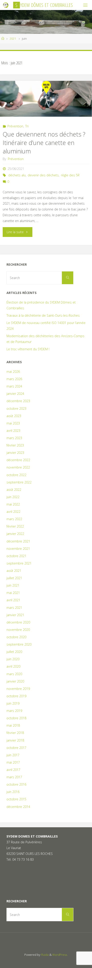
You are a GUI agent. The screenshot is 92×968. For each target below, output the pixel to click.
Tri (27, 126)
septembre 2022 (18, 482)
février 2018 (15, 733)
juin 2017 (12, 755)
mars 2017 (14, 777)
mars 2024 (14, 386)
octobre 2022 (16, 475)
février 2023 (15, 445)
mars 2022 (14, 519)
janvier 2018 (15, 740)
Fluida (44, 955)
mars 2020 (14, 674)
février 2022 (15, 526)
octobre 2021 (16, 556)
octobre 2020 (16, 637)
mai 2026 (13, 371)
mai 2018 (13, 725)
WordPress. (60, 955)
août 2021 (13, 571)
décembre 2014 (18, 807)
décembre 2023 (18, 401)
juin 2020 (12, 659)
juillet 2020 (14, 652)
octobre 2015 (16, 799)
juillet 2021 (14, 578)
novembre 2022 (18, 467)
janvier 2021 (15, 615)
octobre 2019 (16, 696)
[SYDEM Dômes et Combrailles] (6, 5)
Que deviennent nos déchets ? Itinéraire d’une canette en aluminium (44, 142)
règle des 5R (70, 175)
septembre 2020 (18, 644)
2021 (13, 39)
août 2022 (13, 489)
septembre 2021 (18, 563)
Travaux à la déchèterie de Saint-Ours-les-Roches (43, 315)
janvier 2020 (15, 681)
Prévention (15, 126)
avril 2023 (13, 430)
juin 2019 (12, 703)
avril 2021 (13, 600)
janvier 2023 (15, 452)
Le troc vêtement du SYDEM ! (27, 349)
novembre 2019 (18, 689)
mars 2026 (14, 379)
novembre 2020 (18, 630)
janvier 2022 (15, 534)
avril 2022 (13, 511)
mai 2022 (13, 504)
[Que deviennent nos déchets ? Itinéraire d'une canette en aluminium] (46, 99)
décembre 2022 (18, 460)
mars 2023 (14, 438)
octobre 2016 (16, 784)
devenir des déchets (43, 175)
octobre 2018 (16, 718)
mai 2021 (13, 593)
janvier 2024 (15, 393)
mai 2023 (13, 423)
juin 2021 (12, 585)
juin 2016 (12, 792)
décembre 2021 (18, 541)
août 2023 (13, 416)
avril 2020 (13, 666)
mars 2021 (14, 607)
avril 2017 (13, 770)
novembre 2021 (18, 548)
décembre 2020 (18, 622)
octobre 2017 (16, 748)
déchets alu (17, 175)
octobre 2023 (16, 408)
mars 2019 (14, 711)
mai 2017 (13, 762)
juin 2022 (12, 497)
